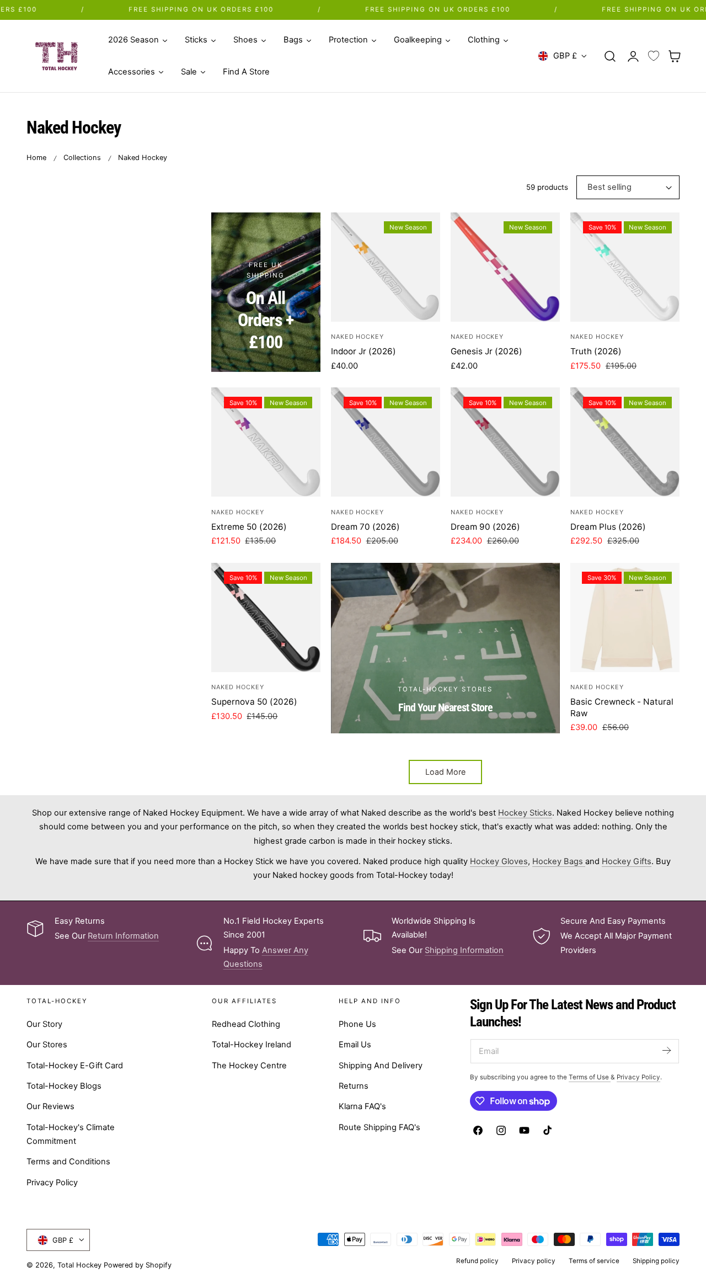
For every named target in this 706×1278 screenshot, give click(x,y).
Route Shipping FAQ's (379, 1127)
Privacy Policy (52, 1182)
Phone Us (357, 1024)
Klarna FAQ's (362, 1106)
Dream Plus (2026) (608, 526)
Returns (353, 1086)
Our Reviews (50, 1106)
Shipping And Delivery (380, 1065)
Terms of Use (590, 1077)
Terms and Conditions (68, 1162)
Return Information (123, 936)
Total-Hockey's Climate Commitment (70, 1134)
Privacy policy (533, 1261)
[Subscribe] (666, 1050)
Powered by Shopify (138, 1265)
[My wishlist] (653, 56)
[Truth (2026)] (625, 267)
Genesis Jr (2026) (486, 351)
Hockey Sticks (525, 813)
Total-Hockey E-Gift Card (74, 1065)
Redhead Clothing (246, 1024)
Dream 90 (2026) (485, 526)
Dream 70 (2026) (365, 526)
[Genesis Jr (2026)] (505, 267)
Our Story (44, 1024)
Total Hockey (79, 1265)
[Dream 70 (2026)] (385, 442)
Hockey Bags (558, 861)
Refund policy (477, 1261)
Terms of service (594, 1261)
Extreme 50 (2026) (249, 526)
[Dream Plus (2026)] (625, 442)
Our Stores (46, 1045)
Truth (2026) (596, 351)
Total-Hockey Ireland (251, 1045)
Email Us (355, 1045)
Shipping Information (464, 950)
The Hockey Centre (249, 1065)
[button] (610, 56)
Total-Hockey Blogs (63, 1086)
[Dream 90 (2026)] (505, 442)
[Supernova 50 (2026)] (265, 617)
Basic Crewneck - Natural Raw (621, 707)
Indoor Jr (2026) (363, 351)
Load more (445, 771)
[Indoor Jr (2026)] (385, 267)
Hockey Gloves (499, 861)
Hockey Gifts (626, 861)
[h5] (445, 648)
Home (36, 157)
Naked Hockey (142, 157)
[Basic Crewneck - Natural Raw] (625, 617)
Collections (82, 157)
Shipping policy (656, 1261)
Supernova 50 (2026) (254, 701)
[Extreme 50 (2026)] (265, 442)
